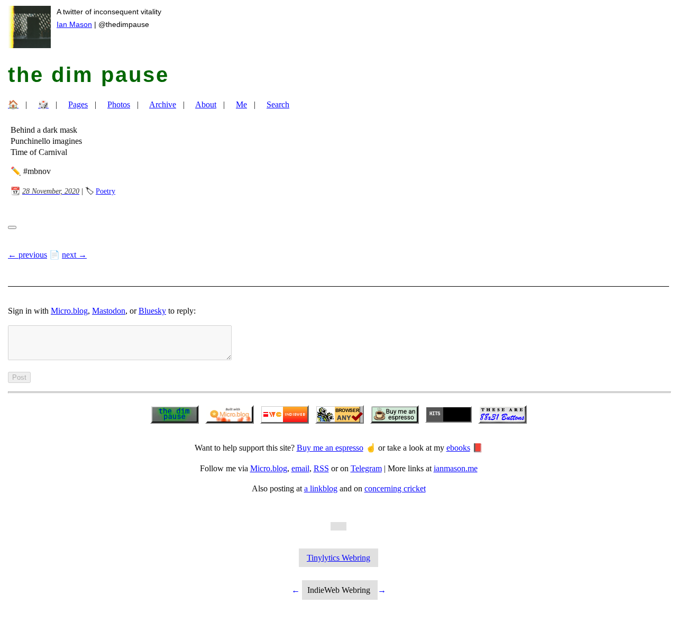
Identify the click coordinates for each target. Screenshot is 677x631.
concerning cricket (395, 488)
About (205, 104)
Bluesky (152, 310)
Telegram (366, 468)
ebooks (458, 447)
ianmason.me (456, 468)
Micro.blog (69, 310)
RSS (321, 468)
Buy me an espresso (330, 447)
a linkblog (320, 488)
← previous (27, 254)
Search (278, 104)
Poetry (105, 191)
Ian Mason (74, 24)
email (300, 468)
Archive (162, 104)
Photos (118, 104)
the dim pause (88, 74)
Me (241, 104)
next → (74, 254)
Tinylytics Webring (338, 557)
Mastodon (108, 310)
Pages (78, 104)
